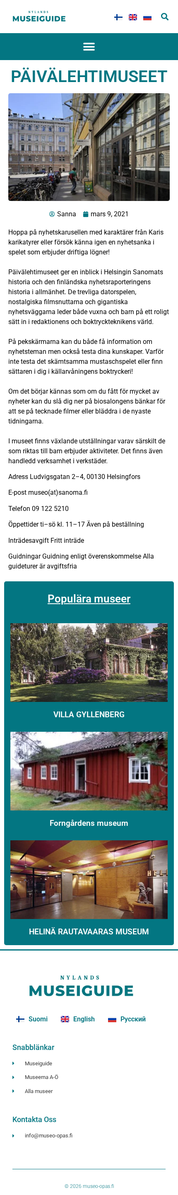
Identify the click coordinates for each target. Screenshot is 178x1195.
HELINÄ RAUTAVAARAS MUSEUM (89, 931)
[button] (164, 17)
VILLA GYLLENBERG (89, 714)
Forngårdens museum (89, 823)
